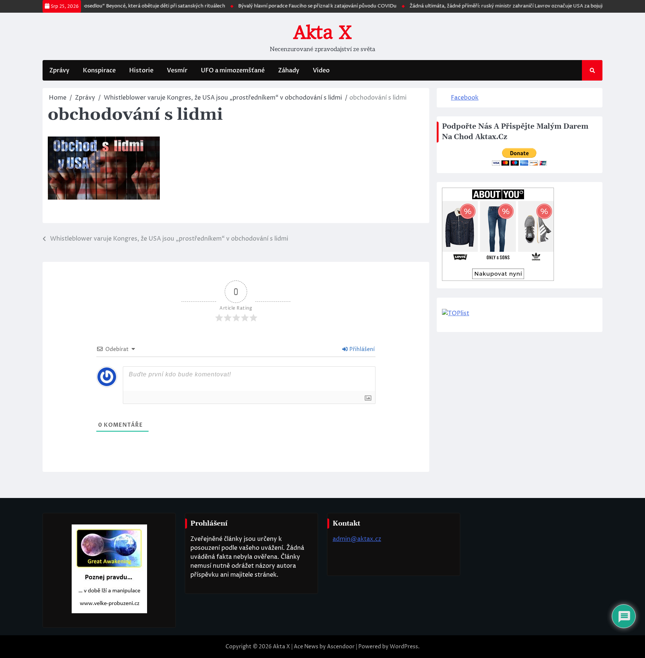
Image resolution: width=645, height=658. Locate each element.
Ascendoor (341, 646)
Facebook (465, 98)
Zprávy (59, 70)
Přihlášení (361, 349)
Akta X (322, 32)
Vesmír (177, 70)
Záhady (288, 70)
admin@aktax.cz (357, 539)
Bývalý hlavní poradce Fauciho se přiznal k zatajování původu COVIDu (306, 6)
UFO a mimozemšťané (233, 70)
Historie (141, 70)
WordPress (404, 646)
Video (321, 70)
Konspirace (99, 70)
